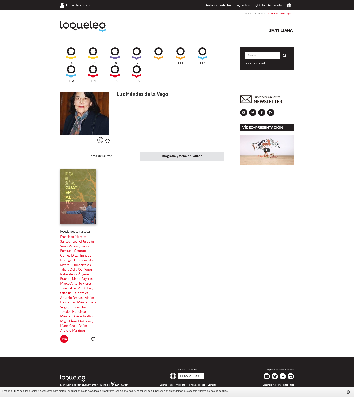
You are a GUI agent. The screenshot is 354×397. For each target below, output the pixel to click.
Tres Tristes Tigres (286, 385)
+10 (158, 63)
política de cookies (217, 391)
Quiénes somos (166, 385)
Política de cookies (196, 385)
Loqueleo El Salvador (83, 26)
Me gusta (107, 141)
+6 (71, 63)
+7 (93, 63)
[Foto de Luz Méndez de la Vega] (85, 113)
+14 (93, 81)
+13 (71, 81)
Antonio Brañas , (72, 297)
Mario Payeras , (83, 279)
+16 (137, 81)
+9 (136, 63)
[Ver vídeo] (267, 150)
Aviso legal (180, 385)
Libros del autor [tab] (100, 156)
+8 (115, 63)
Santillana (281, 30)
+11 (180, 63)
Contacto (212, 385)
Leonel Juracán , (84, 241)
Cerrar (348, 392)
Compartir (100, 140)
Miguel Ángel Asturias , (76, 321)
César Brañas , (84, 316)
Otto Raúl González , (75, 293)
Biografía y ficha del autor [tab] (182, 156)
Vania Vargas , (70, 246)
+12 (202, 63)
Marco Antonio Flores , (76, 283)
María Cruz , (69, 325)
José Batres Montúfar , (76, 288)
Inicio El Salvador (289, 5)
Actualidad (275, 5)
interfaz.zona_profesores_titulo (242, 5)
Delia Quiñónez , (82, 269)
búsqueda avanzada (255, 63)
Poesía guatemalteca (75, 231)
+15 (115, 81)
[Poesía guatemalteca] (78, 196)
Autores (211, 5)
